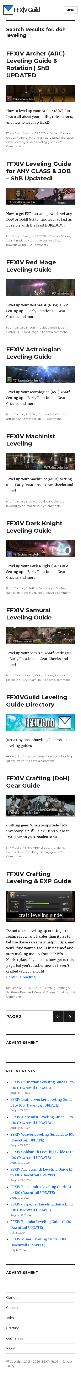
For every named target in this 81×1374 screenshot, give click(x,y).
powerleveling (16, 244)
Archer (54, 133)
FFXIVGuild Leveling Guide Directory (36, 701)
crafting (33, 852)
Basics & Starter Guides (31, 240)
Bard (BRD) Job (55, 137)
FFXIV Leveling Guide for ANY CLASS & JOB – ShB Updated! (38, 171)
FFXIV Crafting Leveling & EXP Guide (38, 877)
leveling (54, 240)
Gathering (14, 1338)
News (20, 852)
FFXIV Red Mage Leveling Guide (31, 266)
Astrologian (46, 414)
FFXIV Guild (13, 133)
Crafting (59, 847)
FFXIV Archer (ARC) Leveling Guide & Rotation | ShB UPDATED (35, 64)
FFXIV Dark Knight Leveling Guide (34, 527)
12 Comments (38, 244)
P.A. (8, 327)
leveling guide (32, 418)
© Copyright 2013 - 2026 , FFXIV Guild (32, 1361)
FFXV (10, 1349)
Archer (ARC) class (31, 137)
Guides (11, 137)
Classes (65, 133)
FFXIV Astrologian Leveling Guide (33, 353)
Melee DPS (14, 679)
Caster (10, 332)
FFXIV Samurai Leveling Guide (29, 614)
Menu (70, 10)
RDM (19, 332)
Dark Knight (46, 588)
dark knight (14, 592)
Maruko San (14, 988)
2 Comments (51, 505)
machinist (33, 505)
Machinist (55, 501)
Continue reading (21, 977)
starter (21, 760)
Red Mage (57, 327)
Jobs (9, 240)
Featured (26, 992)
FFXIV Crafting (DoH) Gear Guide (38, 782)
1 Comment (53, 418)
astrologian (13, 418)
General (39, 992)
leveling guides (46, 142)
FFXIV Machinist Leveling (30, 440)
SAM (26, 679)
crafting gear (48, 852)
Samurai (59, 675)
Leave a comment (54, 332)
